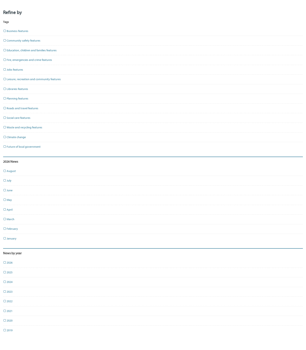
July (8, 180)
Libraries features (17, 89)
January (11, 238)
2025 (9, 272)
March (10, 219)
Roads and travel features (22, 108)
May (9, 200)
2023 (9, 292)
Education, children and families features (31, 50)
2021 (9, 311)
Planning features (17, 98)
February (12, 229)
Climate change (16, 137)
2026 (9, 262)
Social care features (18, 118)
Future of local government (23, 147)
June (9, 190)
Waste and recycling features (24, 127)
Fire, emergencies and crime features (29, 60)
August (11, 171)
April (9, 209)
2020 (9, 320)
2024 (9, 282)
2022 (9, 301)
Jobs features (14, 69)
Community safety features (23, 40)
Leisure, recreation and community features (33, 79)
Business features (17, 31)
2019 (9, 330)
